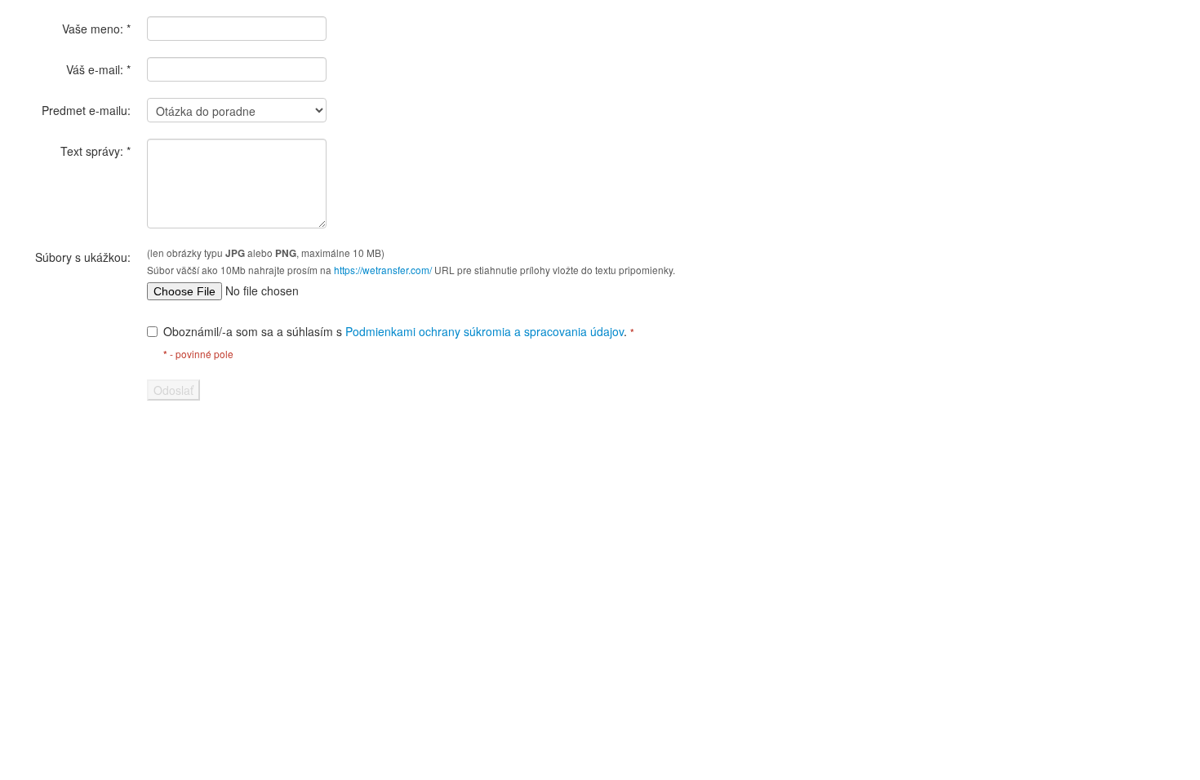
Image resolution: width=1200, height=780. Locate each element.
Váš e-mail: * (98, 69)
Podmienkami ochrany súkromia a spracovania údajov (484, 331)
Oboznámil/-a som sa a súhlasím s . (398, 331)
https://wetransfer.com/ (383, 270)
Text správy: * (95, 151)
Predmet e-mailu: (86, 110)
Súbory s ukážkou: (83, 257)
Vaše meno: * (96, 28)
